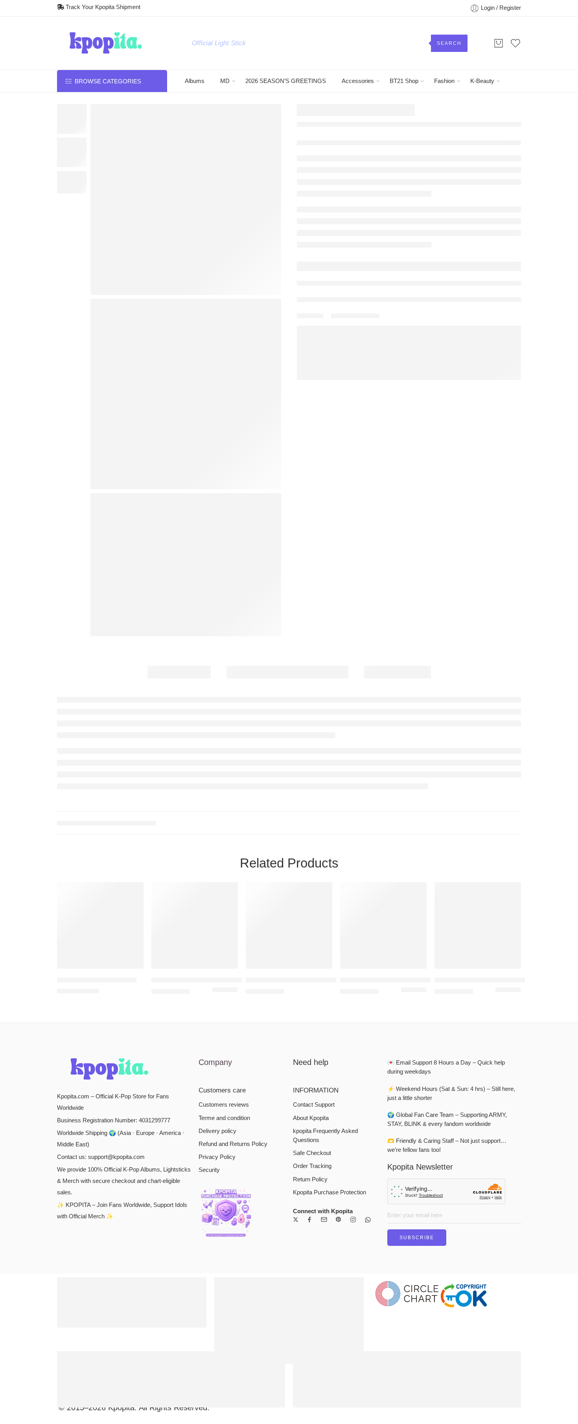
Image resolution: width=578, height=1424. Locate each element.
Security (209, 1081)
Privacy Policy (217, 1068)
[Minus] (318, 267)
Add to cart (373, 262)
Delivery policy (217, 1042)
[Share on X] (334, 338)
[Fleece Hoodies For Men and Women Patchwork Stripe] (477, 836)
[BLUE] (224, 901)
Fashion (444, 81)
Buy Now (472, 262)
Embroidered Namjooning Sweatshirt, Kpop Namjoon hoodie (383, 890)
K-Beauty (482, 81)
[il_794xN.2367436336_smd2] (72, 118)
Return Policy (310, 1090)
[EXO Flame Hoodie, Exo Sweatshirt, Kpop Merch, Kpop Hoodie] (500, 111)
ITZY (321, 145)
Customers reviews (224, 1016)
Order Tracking (312, 1077)
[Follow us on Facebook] (309, 1130)
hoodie (127, 734)
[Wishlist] (100, 114)
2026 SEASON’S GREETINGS (285, 81)
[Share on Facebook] (348, 338)
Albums (194, 81)
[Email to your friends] (376, 337)
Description (179, 672)
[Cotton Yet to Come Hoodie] (100, 836)
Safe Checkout (312, 1064)
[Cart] (498, 43)
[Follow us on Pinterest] (338, 1130)
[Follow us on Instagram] (353, 1130)
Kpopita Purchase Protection (329, 1103)
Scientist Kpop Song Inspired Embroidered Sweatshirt (289, 890)
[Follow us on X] (295, 1130)
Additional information (287, 672)
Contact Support (314, 1016)
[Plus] (318, 259)
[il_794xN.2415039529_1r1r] (185, 564)
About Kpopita (311, 1029)
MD (225, 81)
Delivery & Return (328, 287)
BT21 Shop (404, 81)
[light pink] (413, 901)
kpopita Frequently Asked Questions (325, 1046)
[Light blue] (404, 901)
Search (449, 43)
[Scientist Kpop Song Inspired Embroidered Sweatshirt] (289, 836)
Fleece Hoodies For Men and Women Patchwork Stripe (477, 890)
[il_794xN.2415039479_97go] (185, 394)
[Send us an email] (324, 1130)
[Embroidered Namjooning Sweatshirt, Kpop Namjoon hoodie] (515, 111)
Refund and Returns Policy (233, 1055)
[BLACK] (215, 901)
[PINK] (233, 901)
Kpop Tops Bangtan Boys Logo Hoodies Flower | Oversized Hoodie (194, 890)
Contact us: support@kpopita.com (101, 1068)
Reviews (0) (397, 672)
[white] (422, 901)
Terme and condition (224, 1029)
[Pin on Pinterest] (362, 337)
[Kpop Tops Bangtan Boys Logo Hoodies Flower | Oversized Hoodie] (194, 836)
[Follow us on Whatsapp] (367, 1130)
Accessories (358, 81)
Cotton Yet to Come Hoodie (96, 890)
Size (304, 216)
